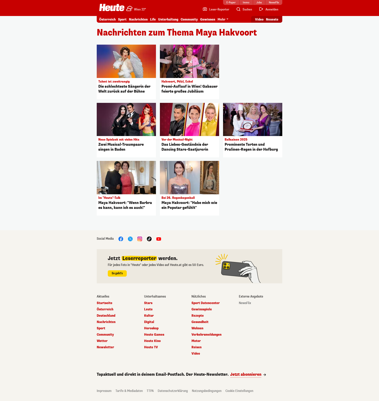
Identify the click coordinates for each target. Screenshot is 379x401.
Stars (148, 303)
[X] (130, 239)
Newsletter (105, 347)
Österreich (107, 19)
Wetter (102, 341)
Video (259, 19)
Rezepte (197, 316)
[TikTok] (149, 239)
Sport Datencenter (205, 303)
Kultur (149, 316)
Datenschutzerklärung (173, 391)
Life (153, 19)
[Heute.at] (112, 7)
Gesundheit (199, 322)
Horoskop (151, 328)
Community (189, 19)
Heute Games (154, 335)
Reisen (196, 347)
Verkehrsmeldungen (206, 335)
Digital (149, 322)
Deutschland (106, 316)
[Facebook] (120, 239)
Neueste (272, 19)
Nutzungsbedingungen (206, 391)
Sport (122, 19)
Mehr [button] (221, 19)
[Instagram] (139, 239)
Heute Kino (152, 341)
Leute (148, 309)
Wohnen (197, 328)
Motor (196, 341)
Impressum (104, 391)
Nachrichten (106, 322)
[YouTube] (158, 239)
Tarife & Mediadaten (129, 391)
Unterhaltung (168, 19)
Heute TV (151, 347)
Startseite (104, 303)
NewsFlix (245, 303)
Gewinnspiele (201, 309)
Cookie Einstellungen (239, 391)
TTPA (150, 391)
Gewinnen (207, 19)
